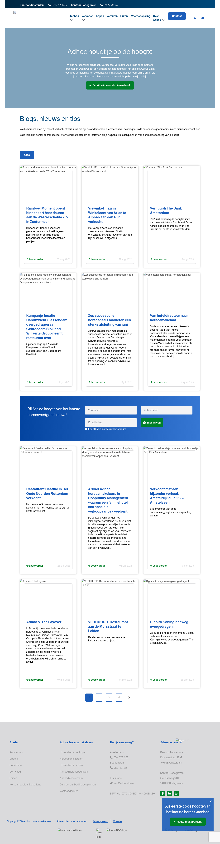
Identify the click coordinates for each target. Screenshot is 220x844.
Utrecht (14, 758)
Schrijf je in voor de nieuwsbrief (111, 85)
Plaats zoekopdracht (189, 821)
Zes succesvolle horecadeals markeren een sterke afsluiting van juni (109, 320)
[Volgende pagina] (129, 698)
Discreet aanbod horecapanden (78, 784)
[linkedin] (169, 793)
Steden (14, 742)
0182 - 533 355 (111, 5)
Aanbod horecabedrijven (74, 771)
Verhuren (112, 16)
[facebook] (162, 793)
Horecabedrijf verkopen (73, 752)
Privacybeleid (100, 821)
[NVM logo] (98, 834)
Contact (177, 16)
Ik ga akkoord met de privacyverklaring (107, 429)
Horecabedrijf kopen (71, 765)
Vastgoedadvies (69, 791)
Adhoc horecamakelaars (76, 742)
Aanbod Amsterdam (71, 778)
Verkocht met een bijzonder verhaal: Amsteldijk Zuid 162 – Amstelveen (167, 495)
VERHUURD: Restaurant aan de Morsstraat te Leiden (108, 626)
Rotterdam (16, 765)
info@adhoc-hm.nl (123, 783)
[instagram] (176, 793)
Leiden (13, 778)
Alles (27, 155)
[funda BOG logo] (133, 833)
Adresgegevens (171, 742)
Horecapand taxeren (71, 758)
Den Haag (15, 771)
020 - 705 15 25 (59, 5)
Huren (124, 16)
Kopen (100, 16)
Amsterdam (16, 752)
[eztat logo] (196, 833)
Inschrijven (154, 422)
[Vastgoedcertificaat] (74, 833)
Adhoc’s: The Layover (43, 622)
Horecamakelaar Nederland (25, 784)
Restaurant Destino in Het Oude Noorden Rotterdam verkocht (47, 493)
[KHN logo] (172, 833)
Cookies (117, 821)
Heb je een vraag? (122, 742)
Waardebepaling (140, 16)
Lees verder (36, 259)
